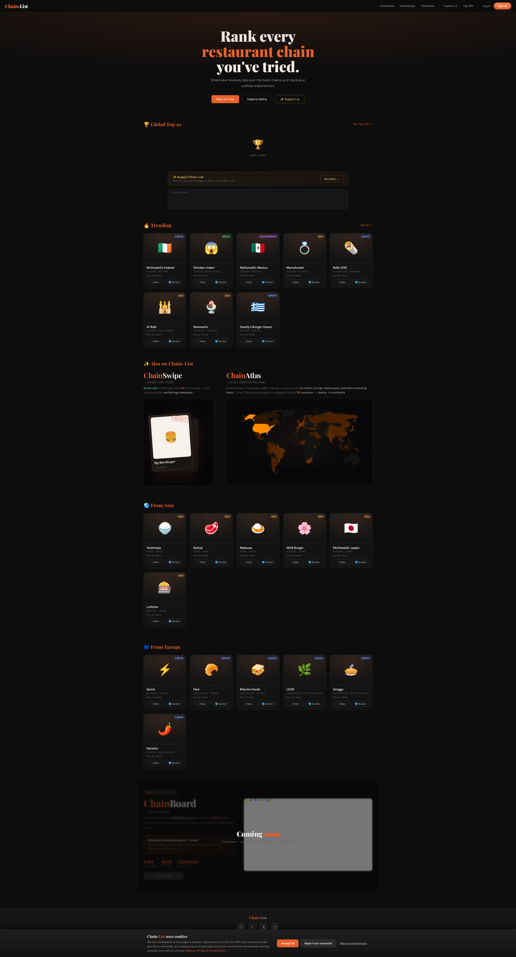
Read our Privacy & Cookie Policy (206, 950)
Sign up (502, 6)
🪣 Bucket (174, 282)
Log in (486, 6)
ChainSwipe (407, 6)
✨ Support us (290, 99)
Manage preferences (353, 943)
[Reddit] (275, 927)
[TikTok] (252, 927)
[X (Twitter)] (264, 927)
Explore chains (257, 99)
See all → (366, 225)
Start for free (225, 99)
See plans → (331, 179)
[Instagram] (241, 927)
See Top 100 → (362, 124)
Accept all (287, 943)
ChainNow (427, 6)
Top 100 (468, 6)
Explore (449, 6)
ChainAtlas (387, 6)
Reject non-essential (318, 943)
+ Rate (155, 282)
